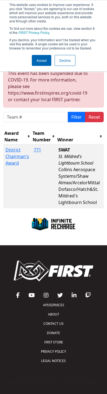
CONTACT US (53, 323)
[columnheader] (17, 136)
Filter (76, 117)
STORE (53, 342)
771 (37, 150)
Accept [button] (41, 60)
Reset (94, 117)
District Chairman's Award (17, 156)
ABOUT (53, 314)
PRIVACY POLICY (53, 351)
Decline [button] (65, 60)
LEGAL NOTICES (53, 360)
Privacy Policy (33, 32)
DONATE (53, 333)
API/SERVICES (53, 305)
